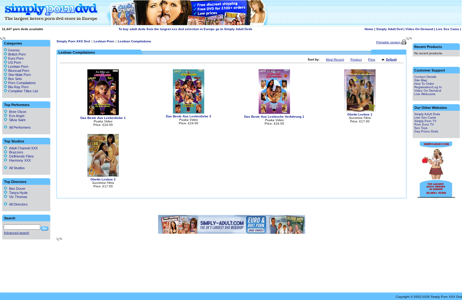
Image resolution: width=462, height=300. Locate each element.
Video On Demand (419, 29)
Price (371, 59)
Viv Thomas (17, 197)
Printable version (388, 42)
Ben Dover (16, 188)
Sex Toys (420, 128)
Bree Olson (16, 112)
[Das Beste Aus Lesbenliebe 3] (188, 112)
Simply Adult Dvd (389, 29)
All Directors (17, 204)
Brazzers (15, 152)
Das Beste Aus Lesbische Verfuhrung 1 (274, 116)
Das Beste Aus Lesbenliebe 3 (188, 116)
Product (356, 59)
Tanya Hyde (17, 193)
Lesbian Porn (104, 41)
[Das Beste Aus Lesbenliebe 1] (103, 114)
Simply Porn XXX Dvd (73, 41)
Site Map (420, 80)
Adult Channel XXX (22, 148)
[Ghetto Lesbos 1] (360, 110)
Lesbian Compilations (134, 41)
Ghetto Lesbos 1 (359, 114)
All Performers (19, 127)
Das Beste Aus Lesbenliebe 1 (103, 118)
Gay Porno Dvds (426, 131)
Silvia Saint (16, 120)
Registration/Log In (428, 87)
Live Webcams (424, 94)
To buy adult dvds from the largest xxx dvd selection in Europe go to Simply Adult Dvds (185, 29)
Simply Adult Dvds (427, 114)
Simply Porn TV (425, 121)
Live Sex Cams (447, 29)
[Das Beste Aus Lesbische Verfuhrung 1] (274, 113)
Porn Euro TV (424, 124)
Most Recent (335, 59)
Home (369, 29)
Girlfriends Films (20, 156)
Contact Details (425, 76)
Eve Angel (15, 116)
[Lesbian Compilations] (384, 60)
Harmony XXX (19, 160)
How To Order (424, 83)
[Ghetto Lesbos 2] (103, 175)
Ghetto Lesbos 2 (103, 179)
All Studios (16, 168)
